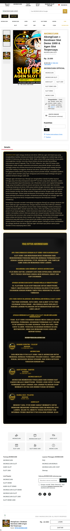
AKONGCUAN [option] (49, 73)
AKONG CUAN (53, 448)
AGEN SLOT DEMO (9, 486)
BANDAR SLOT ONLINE (49, 4)
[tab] (7, 147)
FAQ (43, 460)
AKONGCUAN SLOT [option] (51, 77)
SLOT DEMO (7, 483)
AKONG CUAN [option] (49, 95)
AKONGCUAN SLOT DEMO (12, 490)
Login (5, 16)
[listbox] (54, 84)
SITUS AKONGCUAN (21, 528)
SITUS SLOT (38, 4)
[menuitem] (4, 21)
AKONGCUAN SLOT (35, 438)
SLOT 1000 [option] (60, 82)
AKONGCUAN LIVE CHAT (51, 467)
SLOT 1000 (16, 448)
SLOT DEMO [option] (49, 91)
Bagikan (48, 137)
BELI (46, 129)
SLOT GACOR (28, 4)
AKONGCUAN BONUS (49, 463)
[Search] (65, 11)
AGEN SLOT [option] (49, 82)
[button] (6, 38)
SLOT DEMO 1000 (35, 448)
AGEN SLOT (53, 438)
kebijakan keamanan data (54, 486)
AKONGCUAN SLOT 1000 (12, 496)
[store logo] (10, 11)
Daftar (13, 16)
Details (7, 147)
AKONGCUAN (17, 4)
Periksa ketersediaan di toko (54, 134)
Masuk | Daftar (7, 4)
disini (52, 106)
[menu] (35, 23)
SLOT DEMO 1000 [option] (50, 86)
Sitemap (45, 470)
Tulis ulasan (47, 64)
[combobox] (48, 11)
